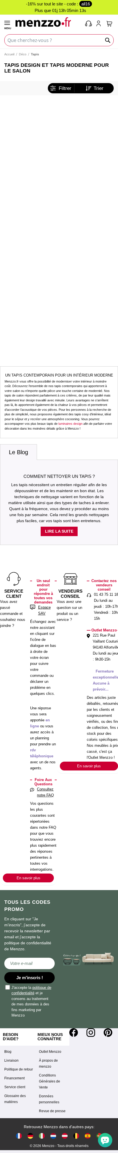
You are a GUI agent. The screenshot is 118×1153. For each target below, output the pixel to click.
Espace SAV (44, 610)
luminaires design (70, 423)
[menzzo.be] (76, 1136)
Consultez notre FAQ (45, 792)
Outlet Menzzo (50, 1052)
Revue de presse (52, 1111)
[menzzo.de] (30, 1136)
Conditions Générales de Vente (49, 1081)
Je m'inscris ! (29, 977)
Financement (14, 1078)
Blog (7, 1052)
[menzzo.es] (87, 1136)
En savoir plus (28, 878)
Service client (14, 1087)
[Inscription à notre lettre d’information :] (29, 963)
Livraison (11, 1061)
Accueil (9, 54)
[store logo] (47, 21)
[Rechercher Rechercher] (108, 40)
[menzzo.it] (42, 1136)
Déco (22, 54)
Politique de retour (18, 1069)
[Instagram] (90, 1032)
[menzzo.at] (65, 1136)
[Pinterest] (108, 1032)
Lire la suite (59, 531)
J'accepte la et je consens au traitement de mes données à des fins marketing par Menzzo (31, 1001)
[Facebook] (73, 1032)
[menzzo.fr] (19, 1136)
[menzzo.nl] (53, 1136)
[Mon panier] (109, 23)
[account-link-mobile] (100, 24)
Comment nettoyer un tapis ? (59, 476)
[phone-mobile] (89, 24)
